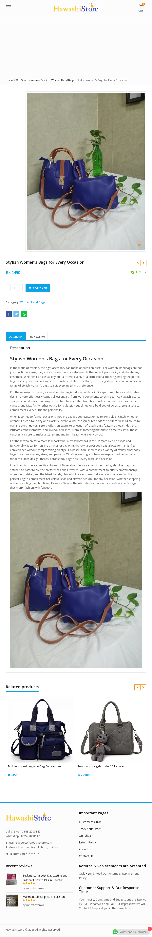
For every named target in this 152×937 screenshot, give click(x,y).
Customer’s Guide (90, 822)
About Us (85, 849)
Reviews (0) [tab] (37, 336)
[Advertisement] (76, 46)
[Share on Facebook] (9, 314)
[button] (142, 248)
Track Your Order (90, 829)
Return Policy (87, 842)
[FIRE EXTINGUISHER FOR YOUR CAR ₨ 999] (143, 263)
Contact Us (86, 856)
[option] (86, 171)
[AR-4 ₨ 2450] (138, 263)
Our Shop (85, 835)
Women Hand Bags (32, 302)
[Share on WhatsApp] (24, 314)
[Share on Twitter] (16, 314)
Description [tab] (16, 336)
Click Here (85, 873)
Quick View (43, 766)
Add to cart (40, 288)
